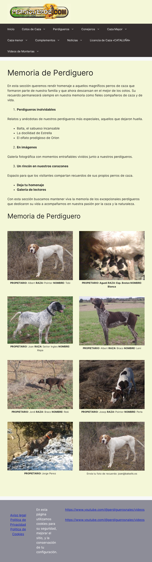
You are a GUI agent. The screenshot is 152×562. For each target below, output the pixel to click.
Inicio (10, 29)
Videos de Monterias (20, 51)
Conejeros (88, 29)
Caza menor (15, 40)
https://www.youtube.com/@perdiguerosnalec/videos (105, 509)
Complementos (45, 40)
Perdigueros (61, 29)
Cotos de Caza (31, 29)
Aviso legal (18, 515)
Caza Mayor (115, 29)
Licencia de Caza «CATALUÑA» (110, 40)
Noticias (72, 40)
